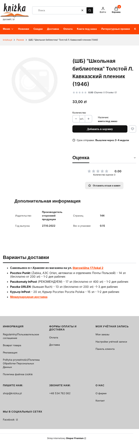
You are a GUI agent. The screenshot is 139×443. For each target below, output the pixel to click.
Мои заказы (102, 334)
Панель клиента (105, 348)
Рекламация (10, 352)
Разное (20, 39)
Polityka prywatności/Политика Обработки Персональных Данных (21, 363)
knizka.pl (7, 39)
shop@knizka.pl (12, 393)
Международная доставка (28, 297)
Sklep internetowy (65, 438)
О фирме (101, 393)
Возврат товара (12, 345)
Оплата (53, 337)
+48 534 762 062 (59, 393)
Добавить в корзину (100, 129)
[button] (90, 10)
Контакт (100, 400)
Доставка (54, 344)
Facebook (9, 419)
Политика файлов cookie (18, 374)
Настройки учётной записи (111, 341)
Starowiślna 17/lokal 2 (88, 268)
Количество (79, 112)
